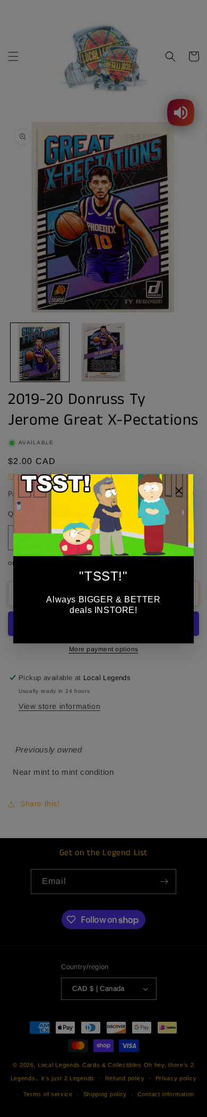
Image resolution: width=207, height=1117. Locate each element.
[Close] (179, 492)
